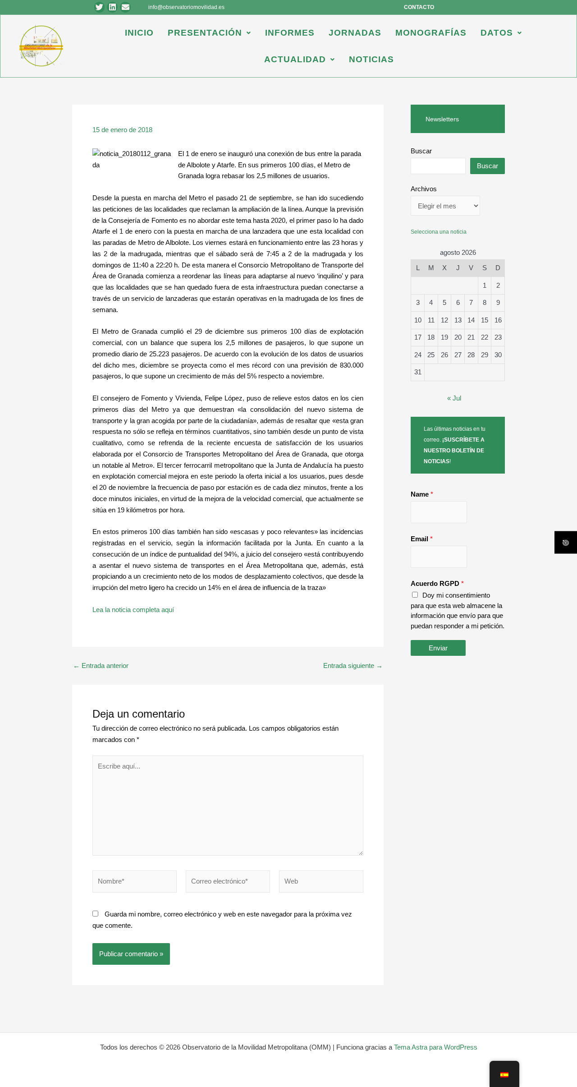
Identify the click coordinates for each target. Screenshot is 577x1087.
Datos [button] (497, 32)
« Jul (454, 398)
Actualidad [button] (295, 59)
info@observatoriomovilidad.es (186, 7)
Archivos (424, 189)
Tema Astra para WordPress (435, 1047)
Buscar (421, 151)
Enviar (438, 648)
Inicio (139, 32)
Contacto (419, 7)
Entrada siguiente (353, 665)
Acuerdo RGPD (437, 583)
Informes (290, 32)
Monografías (431, 32)
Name (422, 494)
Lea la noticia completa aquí (133, 609)
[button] (209, 32)
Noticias (371, 59)
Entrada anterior (100, 665)
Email (422, 539)
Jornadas (355, 32)
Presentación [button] (205, 32)
